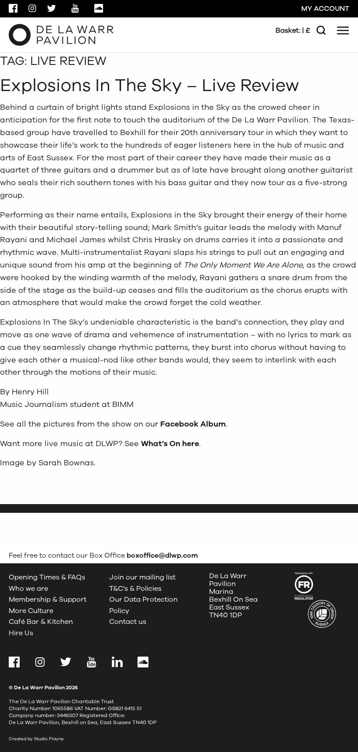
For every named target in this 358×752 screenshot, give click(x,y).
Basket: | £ (292, 30)
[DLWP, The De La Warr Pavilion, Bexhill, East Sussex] (61, 34)
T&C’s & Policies (135, 588)
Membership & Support (47, 599)
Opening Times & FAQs (47, 577)
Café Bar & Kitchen (41, 622)
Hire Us (21, 633)
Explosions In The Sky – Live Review (149, 85)
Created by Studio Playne (36, 739)
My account (325, 9)
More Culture (31, 611)
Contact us (127, 622)
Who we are (28, 588)
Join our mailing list (142, 577)
